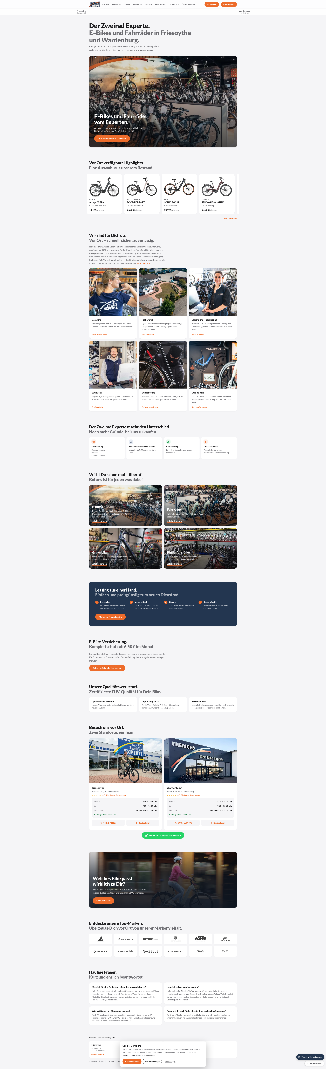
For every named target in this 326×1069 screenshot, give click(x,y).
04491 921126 (109, 823)
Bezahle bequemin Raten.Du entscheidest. (98, 451)
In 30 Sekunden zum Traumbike (112, 138)
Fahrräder (116, 4)
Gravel (127, 4)
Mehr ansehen (230, 218)
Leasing (148, 4)
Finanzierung (161, 4)
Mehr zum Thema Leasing (110, 617)
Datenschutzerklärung (131, 1055)
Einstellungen (170, 1061)
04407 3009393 (185, 823)
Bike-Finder (211, 4)
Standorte (174, 4)
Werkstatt (137, 4)
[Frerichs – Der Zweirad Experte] (94, 4)
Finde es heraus (103, 900)
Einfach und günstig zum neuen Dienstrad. (179, 449)
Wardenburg (174, 787)
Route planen (144, 823)
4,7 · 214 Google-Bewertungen (114, 795)
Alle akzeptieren (132, 1061)
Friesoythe (81, 12)
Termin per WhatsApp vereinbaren (165, 835)
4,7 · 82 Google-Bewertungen (188, 795)
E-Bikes (105, 4)
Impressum (150, 1055)
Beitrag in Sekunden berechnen (107, 668)
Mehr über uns (143, 263)
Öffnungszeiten (188, 4)
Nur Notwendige (152, 1061)
